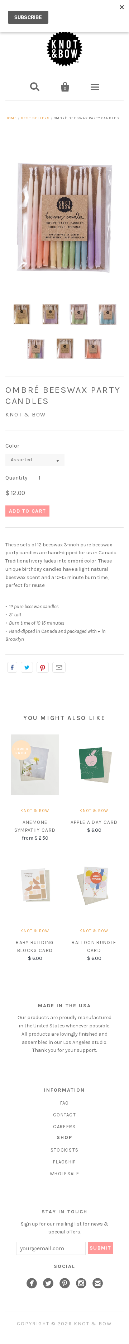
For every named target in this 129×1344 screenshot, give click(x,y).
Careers (64, 1126)
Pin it (43, 667)
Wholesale (64, 1173)
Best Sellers (35, 118)
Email (59, 667)
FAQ (64, 1103)
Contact (64, 1114)
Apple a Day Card (94, 822)
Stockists (65, 1150)
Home (11, 118)
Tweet (27, 667)
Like (12, 667)
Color (12, 445)
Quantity (16, 477)
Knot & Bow (25, 414)
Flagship (64, 1162)
